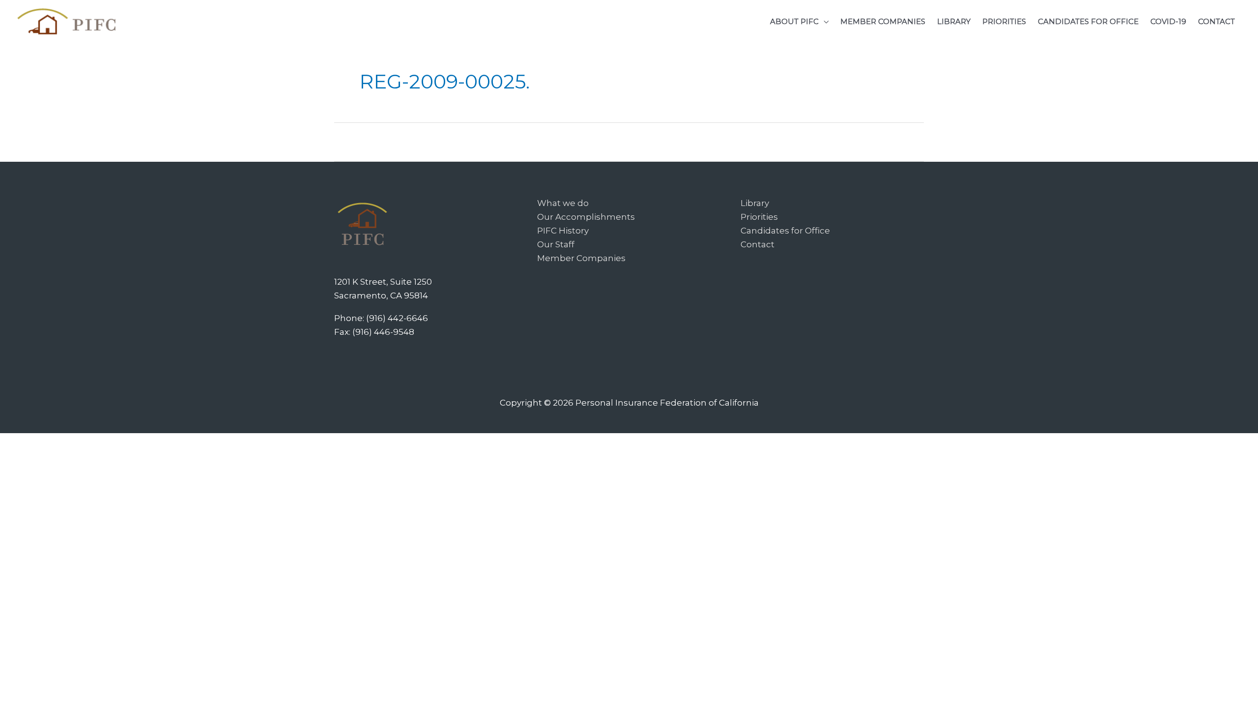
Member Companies (581, 258)
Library (755, 203)
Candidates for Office (785, 231)
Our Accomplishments (586, 217)
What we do (563, 203)
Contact (757, 244)
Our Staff (555, 244)
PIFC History (563, 231)
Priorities (759, 217)
